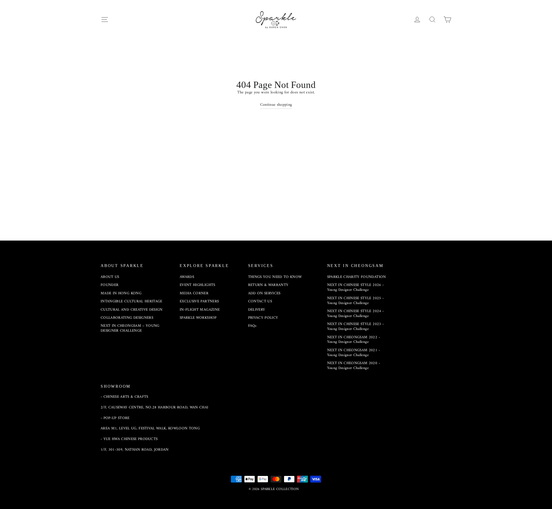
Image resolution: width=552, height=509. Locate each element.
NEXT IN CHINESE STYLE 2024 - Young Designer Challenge (355, 313)
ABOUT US (110, 277)
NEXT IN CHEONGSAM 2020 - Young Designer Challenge (353, 365)
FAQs (252, 325)
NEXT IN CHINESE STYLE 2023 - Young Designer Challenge (355, 326)
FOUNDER (109, 285)
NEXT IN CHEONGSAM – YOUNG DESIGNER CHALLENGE (130, 328)
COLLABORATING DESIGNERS (127, 317)
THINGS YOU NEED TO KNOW (275, 277)
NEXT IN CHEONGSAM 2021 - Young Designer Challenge (353, 352)
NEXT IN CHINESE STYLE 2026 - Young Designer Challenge (355, 287)
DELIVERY (256, 309)
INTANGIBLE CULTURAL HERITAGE (131, 301)
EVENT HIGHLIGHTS (197, 285)
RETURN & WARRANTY (268, 285)
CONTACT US (260, 301)
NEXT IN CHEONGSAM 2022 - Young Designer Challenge (353, 339)
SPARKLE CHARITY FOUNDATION (356, 277)
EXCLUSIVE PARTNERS (199, 301)
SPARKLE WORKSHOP (198, 317)
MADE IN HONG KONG (121, 293)
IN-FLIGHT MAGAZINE (200, 309)
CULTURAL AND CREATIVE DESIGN (132, 309)
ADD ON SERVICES (264, 293)
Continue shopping (276, 104)
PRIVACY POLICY (263, 317)
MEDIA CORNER (194, 293)
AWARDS (187, 277)
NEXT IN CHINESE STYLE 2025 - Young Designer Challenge (355, 300)
